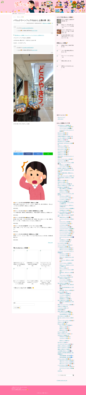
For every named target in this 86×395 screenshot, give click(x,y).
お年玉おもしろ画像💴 (65, 336)
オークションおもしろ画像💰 (66, 312)
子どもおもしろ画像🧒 (63, 151)
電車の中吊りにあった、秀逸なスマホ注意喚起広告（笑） (19, 264)
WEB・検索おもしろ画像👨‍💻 (64, 311)
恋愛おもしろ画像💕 (63, 139)
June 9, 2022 (34, 30)
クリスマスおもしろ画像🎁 (64, 365)
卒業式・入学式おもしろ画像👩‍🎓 (65, 345)
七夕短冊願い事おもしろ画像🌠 (65, 350)
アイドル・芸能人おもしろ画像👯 (66, 212)
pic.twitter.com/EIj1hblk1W (28, 47)
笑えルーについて (21, 13)
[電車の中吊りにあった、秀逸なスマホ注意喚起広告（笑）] (19, 256)
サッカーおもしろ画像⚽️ (65, 279)
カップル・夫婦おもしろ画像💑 (65, 138)
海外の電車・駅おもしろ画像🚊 (67, 290)
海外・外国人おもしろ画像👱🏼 (65, 300)
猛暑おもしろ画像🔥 (65, 328)
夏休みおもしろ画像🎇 (65, 330)
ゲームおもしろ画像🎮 (65, 241)
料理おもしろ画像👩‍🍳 (65, 190)
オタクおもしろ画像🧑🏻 (63, 160)
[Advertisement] (33, 139)
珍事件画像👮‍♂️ (61, 309)
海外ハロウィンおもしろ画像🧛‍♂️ (67, 363)
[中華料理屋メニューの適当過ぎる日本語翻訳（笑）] (32, 256)
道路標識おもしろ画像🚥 (65, 298)
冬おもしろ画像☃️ (62, 331)
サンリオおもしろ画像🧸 (64, 243)
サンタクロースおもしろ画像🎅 (67, 366)
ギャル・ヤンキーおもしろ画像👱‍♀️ (65, 159)
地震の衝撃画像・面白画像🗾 (66, 357)
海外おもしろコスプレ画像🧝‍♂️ (66, 249)
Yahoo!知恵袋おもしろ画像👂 (66, 314)
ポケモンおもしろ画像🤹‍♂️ (65, 221)
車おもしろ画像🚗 (62, 292)
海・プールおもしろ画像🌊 (66, 325)
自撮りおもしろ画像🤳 (63, 145)
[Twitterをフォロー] (71, 2)
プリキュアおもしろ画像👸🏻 (66, 235)
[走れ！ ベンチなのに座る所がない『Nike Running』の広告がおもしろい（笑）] (46, 274)
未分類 (60, 370)
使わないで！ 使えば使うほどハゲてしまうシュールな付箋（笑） (67, 26)
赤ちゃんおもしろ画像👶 (64, 149)
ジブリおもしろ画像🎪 (65, 225)
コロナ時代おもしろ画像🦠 (64, 125)
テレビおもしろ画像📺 (63, 201)
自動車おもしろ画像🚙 (65, 293)
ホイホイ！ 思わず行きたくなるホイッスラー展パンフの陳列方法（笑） (67, 31)
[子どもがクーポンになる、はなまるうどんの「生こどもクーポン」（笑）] (46, 256)
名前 (14, 302)
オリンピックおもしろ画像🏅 (66, 281)
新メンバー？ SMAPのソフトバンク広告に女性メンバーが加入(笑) (19, 282)
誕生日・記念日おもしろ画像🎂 (65, 333)
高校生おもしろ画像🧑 (63, 152)
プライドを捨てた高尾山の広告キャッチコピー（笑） (32, 282)
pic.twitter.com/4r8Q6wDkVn (27, 28)
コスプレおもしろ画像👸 (64, 246)
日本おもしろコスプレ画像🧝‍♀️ (66, 247)
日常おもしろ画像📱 (63, 322)
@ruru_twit (50, 242)
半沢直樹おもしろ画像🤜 (65, 210)
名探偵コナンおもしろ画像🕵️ (66, 230)
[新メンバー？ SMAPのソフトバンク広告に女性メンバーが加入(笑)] (19, 274)
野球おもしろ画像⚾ (65, 278)
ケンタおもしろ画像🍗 (65, 199)
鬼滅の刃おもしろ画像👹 (65, 217)
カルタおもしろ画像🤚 (65, 338)
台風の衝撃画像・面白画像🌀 (66, 355)
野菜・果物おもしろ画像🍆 (66, 188)
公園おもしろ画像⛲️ (63, 306)
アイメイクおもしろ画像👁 (66, 263)
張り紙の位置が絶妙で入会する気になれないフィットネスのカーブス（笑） (67, 36)
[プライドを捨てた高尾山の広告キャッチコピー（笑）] (32, 274)
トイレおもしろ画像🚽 (63, 308)
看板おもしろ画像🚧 (63, 180)
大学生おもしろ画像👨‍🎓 (63, 154)
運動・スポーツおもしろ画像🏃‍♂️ (65, 276)
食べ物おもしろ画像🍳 (63, 187)
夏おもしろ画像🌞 (62, 323)
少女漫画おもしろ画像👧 (65, 239)
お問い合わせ (14, 13)
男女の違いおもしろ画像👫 (64, 141)
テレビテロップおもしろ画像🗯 (67, 208)
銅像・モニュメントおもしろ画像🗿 (66, 304)
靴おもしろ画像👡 (64, 267)
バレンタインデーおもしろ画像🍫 (65, 344)
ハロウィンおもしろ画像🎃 (64, 358)
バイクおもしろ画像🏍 (65, 295)
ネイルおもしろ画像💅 (65, 253)
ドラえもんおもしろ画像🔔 (66, 223)
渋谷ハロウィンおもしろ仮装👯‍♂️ (67, 360)
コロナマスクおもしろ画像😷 (66, 126)
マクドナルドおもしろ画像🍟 (66, 197)
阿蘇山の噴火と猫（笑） (66, 60)
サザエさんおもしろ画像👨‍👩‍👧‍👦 (66, 226)
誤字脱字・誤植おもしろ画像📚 (65, 168)
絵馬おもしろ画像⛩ (64, 340)
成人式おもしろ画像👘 (63, 342)
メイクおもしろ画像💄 (65, 255)
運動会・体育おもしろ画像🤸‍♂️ (64, 349)
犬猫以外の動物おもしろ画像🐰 (65, 136)
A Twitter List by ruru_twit (62, 380)
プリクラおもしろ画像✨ (64, 147)
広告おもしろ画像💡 (47, 23)
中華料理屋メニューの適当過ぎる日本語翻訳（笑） (32, 264)
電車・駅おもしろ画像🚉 (64, 283)
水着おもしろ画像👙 (65, 326)
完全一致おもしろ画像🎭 (64, 316)
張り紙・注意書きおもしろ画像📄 (66, 185)
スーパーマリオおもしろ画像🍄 (67, 231)
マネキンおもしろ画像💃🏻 (65, 275)
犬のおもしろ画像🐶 (63, 134)
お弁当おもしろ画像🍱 (65, 191)
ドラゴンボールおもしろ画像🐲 (67, 228)
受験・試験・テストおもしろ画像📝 (66, 175)
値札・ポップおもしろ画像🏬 (65, 183)
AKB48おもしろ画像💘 (65, 213)
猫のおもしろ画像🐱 (63, 132)
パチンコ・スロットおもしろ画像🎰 (66, 320)
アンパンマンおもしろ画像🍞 (66, 233)
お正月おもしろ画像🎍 (63, 335)
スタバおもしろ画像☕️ (65, 196)
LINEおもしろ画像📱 (65, 164)
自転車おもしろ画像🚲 (65, 297)
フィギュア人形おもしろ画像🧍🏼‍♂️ (65, 244)
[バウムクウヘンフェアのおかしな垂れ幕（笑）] (38, 153)
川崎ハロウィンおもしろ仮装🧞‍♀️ (67, 361)
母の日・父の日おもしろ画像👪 (65, 347)
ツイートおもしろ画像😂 (65, 166)
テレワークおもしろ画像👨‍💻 (66, 128)
